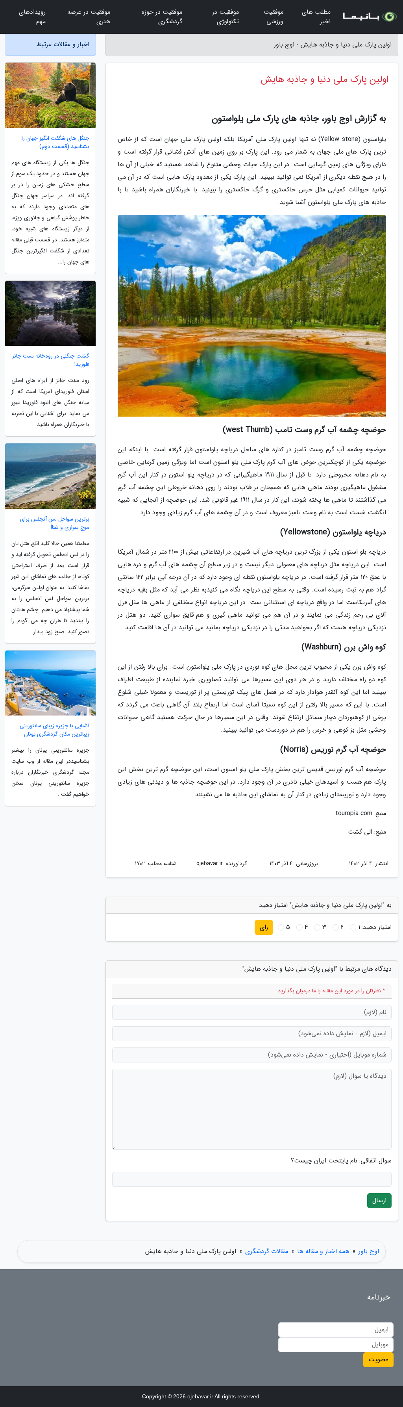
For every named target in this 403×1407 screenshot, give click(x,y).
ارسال (379, 1200)
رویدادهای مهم (32, 16)
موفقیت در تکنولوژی (225, 16)
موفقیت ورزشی (273, 16)
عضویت (378, 1359)
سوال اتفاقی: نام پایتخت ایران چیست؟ (341, 1161)
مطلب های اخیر (316, 16)
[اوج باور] (369, 16)
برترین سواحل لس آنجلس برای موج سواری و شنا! (54, 523)
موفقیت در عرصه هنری (88, 16)
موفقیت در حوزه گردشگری (162, 16)
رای (264, 927)
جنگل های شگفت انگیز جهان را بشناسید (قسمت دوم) (55, 142)
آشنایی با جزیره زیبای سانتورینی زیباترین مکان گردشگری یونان (54, 730)
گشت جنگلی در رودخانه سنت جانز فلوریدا (50, 360)
